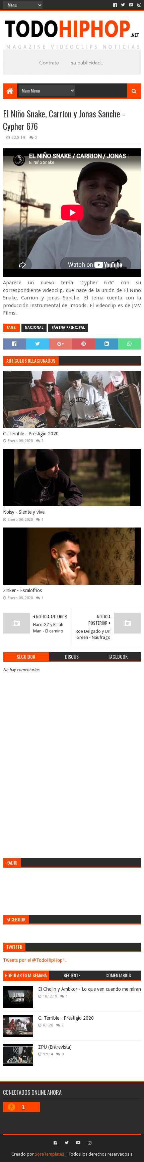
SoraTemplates (49, 1154)
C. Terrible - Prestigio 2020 (31, 433)
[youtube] (131, 5)
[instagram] (138, 5)
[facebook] (115, 5)
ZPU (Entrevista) (55, 1047)
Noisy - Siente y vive (24, 512)
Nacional (34, 327)
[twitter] (123, 5)
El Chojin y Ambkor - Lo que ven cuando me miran (89, 989)
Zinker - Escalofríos (22, 590)
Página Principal (68, 327)
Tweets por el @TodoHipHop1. (35, 960)
